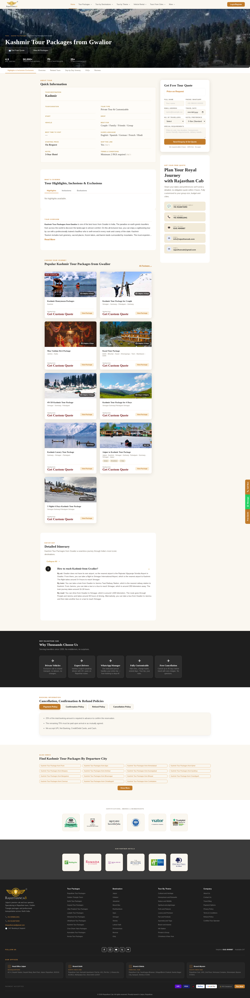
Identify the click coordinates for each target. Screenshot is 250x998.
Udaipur (115, 897)
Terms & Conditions (210, 913)
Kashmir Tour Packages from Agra (96, 766)
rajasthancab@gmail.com (15, 925)
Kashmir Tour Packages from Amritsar (97, 771)
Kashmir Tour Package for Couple (117, 301)
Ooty (114, 936)
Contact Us (207, 897)
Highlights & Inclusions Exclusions (21, 70)
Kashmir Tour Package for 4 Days (117, 402)
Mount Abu (116, 905)
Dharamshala (117, 929)
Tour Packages (84, 4)
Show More (125, 788)
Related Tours (55, 70)
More (171, 4)
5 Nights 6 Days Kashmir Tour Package (64, 506)
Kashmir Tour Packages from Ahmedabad (142, 766)
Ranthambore (117, 909)
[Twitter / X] (122, 949)
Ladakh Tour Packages (75, 913)
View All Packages (40, 50)
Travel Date (191, 108)
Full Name (168, 99)
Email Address (170, 108)
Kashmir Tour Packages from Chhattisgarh (99, 781)
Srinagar (116, 917)
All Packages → (145, 266)
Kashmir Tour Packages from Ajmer (183, 766)
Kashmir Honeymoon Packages (60, 301)
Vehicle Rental (139, 4)
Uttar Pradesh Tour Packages (77, 909)
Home (73, 4)
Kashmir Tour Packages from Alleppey (54, 771)
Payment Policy (50, 707)
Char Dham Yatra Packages (77, 929)
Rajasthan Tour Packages (76, 893)
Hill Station (162, 929)
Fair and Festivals (164, 917)
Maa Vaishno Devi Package (59, 351)
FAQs (87, 70)
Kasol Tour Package (111, 351)
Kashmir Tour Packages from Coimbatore (141, 781)
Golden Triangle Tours (75, 897)
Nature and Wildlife (165, 901)
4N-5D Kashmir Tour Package (60, 402)
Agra (114, 913)
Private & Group (163, 932)
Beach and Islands (164, 925)
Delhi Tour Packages (74, 901)
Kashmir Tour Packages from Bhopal (140, 776)
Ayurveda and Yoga (165, 921)
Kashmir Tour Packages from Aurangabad (142, 771)
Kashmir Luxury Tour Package (60, 452)
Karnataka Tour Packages (76, 932)
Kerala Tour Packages (75, 936)
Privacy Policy (208, 909)
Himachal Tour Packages (76, 917)
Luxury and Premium (165, 913)
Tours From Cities (156, 4)
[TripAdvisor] (128, 949)
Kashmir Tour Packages (18, 36)
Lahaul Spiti (117, 925)
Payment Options (210, 905)
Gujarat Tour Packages (75, 905)
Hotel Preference (194, 117)
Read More (50, 239)
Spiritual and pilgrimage (166, 905)
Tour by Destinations (103, 4)
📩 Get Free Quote (16, 50)
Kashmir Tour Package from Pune (52, 766)
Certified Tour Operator (212, 921)
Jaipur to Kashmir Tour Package (116, 452)
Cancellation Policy (122, 707)
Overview (41, 70)
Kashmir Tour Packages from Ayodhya (184, 771)
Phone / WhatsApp (193, 99)
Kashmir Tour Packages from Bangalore (55, 776)
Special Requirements (174, 126)
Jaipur (115, 893)
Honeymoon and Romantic (167, 897)
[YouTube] (116, 949)
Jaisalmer (116, 901)
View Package (87, 313)
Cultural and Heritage (165, 893)
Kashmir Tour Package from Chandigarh (185, 776)
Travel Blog (208, 901)
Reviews (97, 70)
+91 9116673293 (12, 921)
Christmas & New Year (166, 936)
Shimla (115, 921)
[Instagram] (110, 949)
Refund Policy (98, 707)
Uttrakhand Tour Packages (76, 921)
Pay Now (239, 986)
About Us (207, 893)
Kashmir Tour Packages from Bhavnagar (98, 776)
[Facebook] (104, 949)
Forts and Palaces (164, 909)
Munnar (115, 932)
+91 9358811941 (12, 917)
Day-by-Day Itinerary (73, 70)
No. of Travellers (172, 117)
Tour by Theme (122, 4)
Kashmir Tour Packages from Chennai (54, 781)
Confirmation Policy (75, 707)
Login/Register (236, 4)
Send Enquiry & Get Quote (185, 142)
